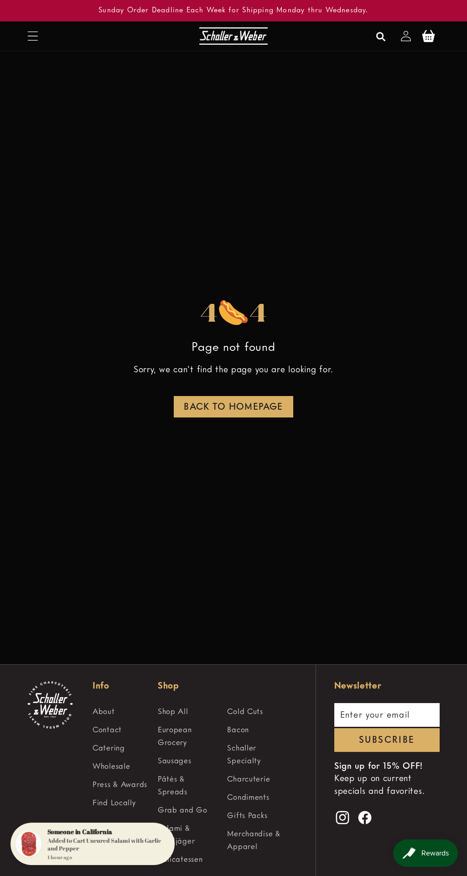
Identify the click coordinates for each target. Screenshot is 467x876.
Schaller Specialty (243, 755)
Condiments (248, 798)
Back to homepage (233, 407)
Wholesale (111, 767)
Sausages (175, 761)
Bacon (238, 730)
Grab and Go (183, 810)
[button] (33, 36)
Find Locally (114, 803)
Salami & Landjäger (176, 835)
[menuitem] (121, 712)
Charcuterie (248, 779)
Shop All (173, 712)
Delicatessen (180, 860)
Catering (109, 748)
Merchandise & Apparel (253, 840)
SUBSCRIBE (387, 740)
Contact (107, 730)
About (104, 712)
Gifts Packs (247, 816)
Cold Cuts (245, 712)
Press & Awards (120, 785)
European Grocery (175, 736)
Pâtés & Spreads (172, 786)
